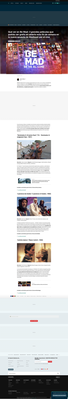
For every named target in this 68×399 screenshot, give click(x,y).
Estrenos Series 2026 (34, 354)
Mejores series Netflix (40, 354)
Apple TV (9, 364)
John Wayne (45, 24)
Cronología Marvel (52, 354)
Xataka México (10, 392)
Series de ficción (10, 360)
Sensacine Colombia (26, 393)
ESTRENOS (17, 3)
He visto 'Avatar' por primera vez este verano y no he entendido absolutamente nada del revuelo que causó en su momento (40, 181)
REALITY (22, 3)
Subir (57, 377)
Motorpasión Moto (41, 382)
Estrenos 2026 (29, 354)
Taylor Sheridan (50, 24)
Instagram (52, 3)
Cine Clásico (22, 296)
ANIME (26, 3)
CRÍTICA (12, 3)
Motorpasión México (41, 392)
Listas (25, 296)
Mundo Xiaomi (10, 386)
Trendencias (47, 381)
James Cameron (33, 296)
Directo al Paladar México (33, 393)
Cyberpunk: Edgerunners (56, 24)
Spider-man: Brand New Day (20, 366)
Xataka (9, 381)
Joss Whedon (23, 24)
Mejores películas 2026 (23, 354)
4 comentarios (12, 41)
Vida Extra (17, 382)
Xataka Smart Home (10, 385)
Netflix (18, 362)
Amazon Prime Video (20, 360)
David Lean (44, 296)
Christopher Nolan (33, 24)
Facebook (54, 3)
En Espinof (33, 179)
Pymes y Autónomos (56, 382)
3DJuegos (17, 381)
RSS (45, 369)
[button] (23, 79)
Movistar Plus (10, 362)
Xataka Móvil (10, 382)
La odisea (18, 364)
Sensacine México (26, 392)
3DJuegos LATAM (18, 392)
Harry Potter (19, 24)
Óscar (37, 24)
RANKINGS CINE (31, 3)
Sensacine (25, 381)
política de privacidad (45, 363)
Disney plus (27, 360)
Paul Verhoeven (39, 296)
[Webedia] (58, 0)
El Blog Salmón (56, 381)
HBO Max (27, 364)
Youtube (57, 3)
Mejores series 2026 (16, 354)
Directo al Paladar (33, 381)
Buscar (58, 373)
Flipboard (56, 3)
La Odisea (28, 24)
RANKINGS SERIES (39, 3)
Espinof (24, 382)
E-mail (19, 41)
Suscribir (49, 361)
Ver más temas (11, 369)
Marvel (15, 24)
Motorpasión (40, 381)
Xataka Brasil (10, 393)
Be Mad (29, 296)
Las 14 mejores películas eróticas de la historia (40, 284)
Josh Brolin (40, 24)
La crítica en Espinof (22, 189)
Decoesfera (47, 382)
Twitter (59, 3)
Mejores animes (47, 354)
